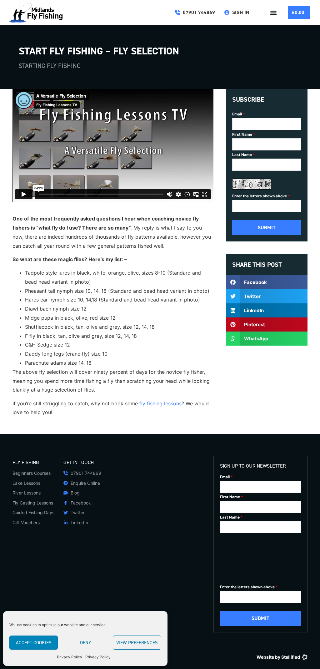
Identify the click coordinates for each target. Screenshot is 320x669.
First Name (243, 134)
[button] (273, 13)
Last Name (243, 155)
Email (238, 114)
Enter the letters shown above (261, 196)
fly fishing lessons (160, 403)
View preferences (137, 643)
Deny (85, 643)
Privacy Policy (69, 657)
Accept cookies (34, 643)
